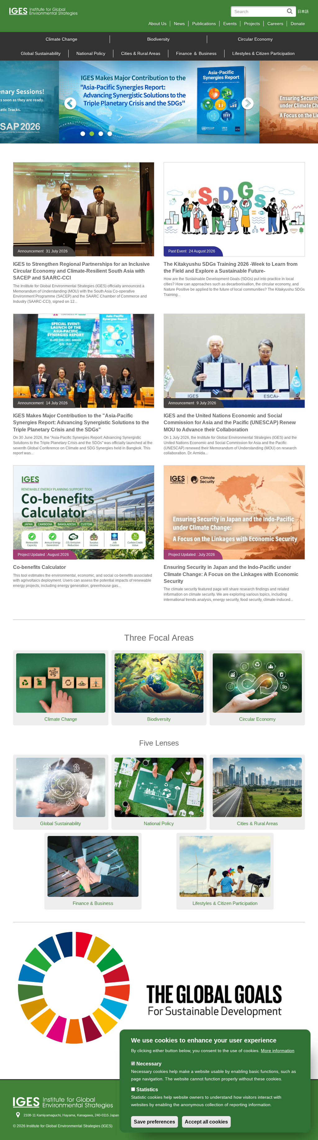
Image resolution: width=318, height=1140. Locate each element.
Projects (252, 23)
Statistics (147, 1089)
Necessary (148, 1063)
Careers (275, 23)
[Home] (45, 13)
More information (277, 1050)
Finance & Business (93, 903)
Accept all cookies (206, 1121)
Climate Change (61, 39)
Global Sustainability (41, 53)
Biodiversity (158, 39)
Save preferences (154, 1121)
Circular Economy (255, 39)
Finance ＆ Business (196, 53)
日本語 (303, 11)
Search (291, 8)
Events (230, 23)
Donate (298, 23)
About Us (157, 23)
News (179, 23)
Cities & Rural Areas (140, 53)
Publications (204, 23)
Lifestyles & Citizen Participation (263, 53)
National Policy (90, 53)
